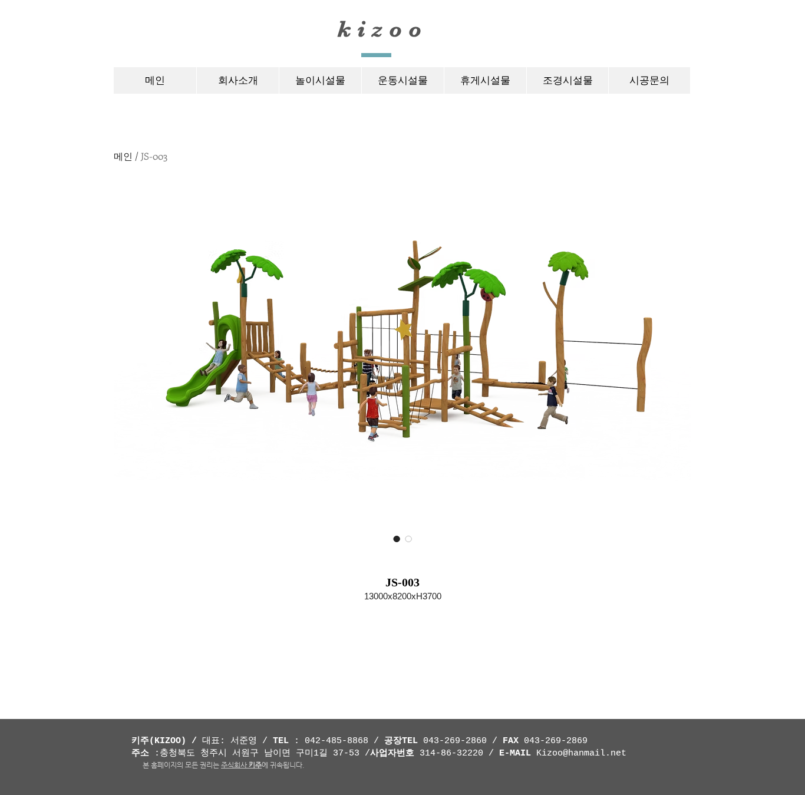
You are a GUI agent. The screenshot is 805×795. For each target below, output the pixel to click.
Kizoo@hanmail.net (581, 753)
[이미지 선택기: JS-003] (396, 539)
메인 (123, 156)
